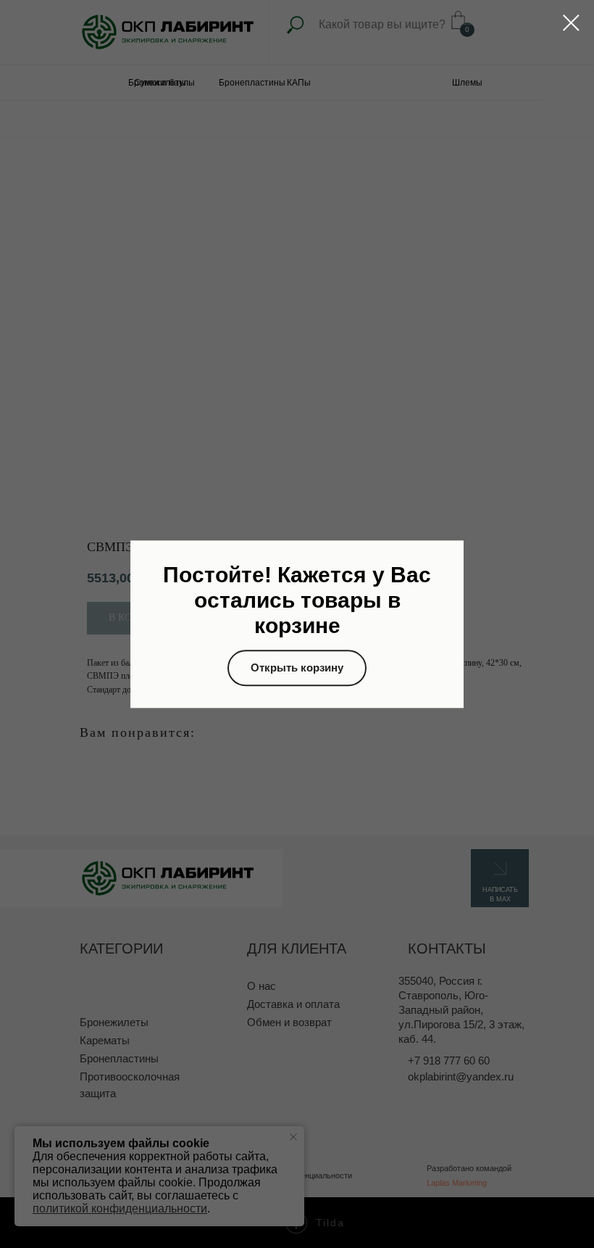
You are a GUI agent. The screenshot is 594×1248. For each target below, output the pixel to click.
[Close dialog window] (571, 22)
